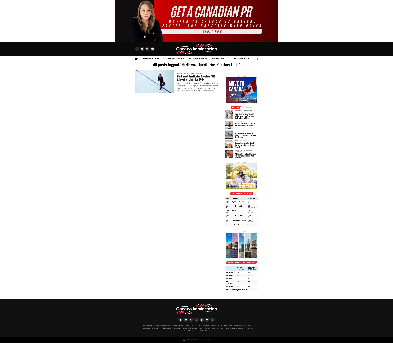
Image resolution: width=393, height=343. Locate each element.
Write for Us (225, 328)
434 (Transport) (230, 282)
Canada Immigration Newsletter (198, 59)
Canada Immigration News (151, 59)
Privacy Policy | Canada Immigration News (197, 331)
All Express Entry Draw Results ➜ (237, 290)
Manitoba (235, 211)
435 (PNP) (229, 279)
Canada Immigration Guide (241, 59)
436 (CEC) (229, 275)
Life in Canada (167, 328)
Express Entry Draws (225, 325)
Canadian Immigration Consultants (185, 328)
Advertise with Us (237, 328)
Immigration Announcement (151, 328)
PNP (199, 325)
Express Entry (190, 325)
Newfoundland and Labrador (238, 202)
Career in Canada (204, 328)
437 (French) (230, 272)
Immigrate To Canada (209, 325)
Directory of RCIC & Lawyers (220, 59)
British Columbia (237, 206)
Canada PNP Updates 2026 (242, 325)
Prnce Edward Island (239, 220)
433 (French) (230, 286)
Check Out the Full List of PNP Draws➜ (240, 225)
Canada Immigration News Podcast (174, 59)
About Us (215, 328)
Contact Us (249, 328)
